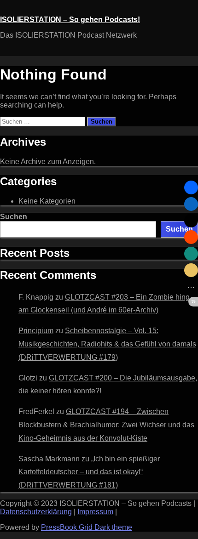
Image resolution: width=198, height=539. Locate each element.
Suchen (13, 217)
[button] (191, 187)
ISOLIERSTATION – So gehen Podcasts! (70, 19)
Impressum (95, 512)
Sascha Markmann (49, 459)
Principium (35, 331)
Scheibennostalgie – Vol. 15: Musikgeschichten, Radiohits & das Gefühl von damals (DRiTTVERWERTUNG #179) (107, 344)
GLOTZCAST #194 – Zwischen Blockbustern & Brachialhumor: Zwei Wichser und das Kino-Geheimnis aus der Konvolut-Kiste (106, 425)
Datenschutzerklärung (36, 512)
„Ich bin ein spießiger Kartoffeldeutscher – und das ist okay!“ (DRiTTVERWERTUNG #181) (89, 472)
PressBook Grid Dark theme (86, 527)
